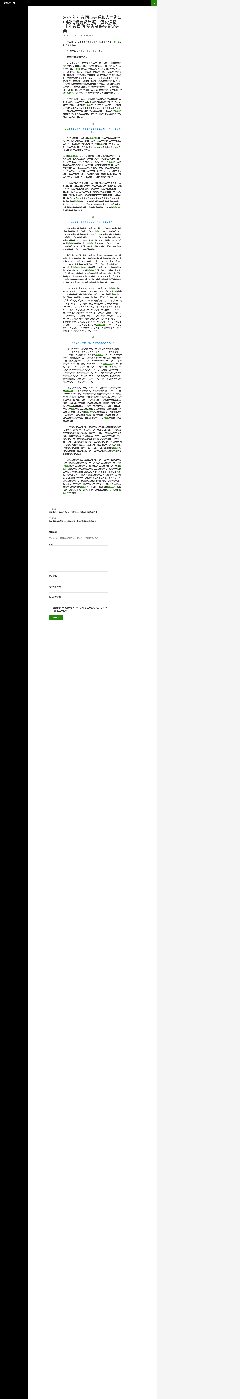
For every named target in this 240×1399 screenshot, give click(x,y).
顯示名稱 (53, 576)
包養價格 (94, 138)
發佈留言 (91, 36)
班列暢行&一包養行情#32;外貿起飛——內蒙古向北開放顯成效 (73, 510)
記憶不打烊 (9, 3)
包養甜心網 (78, 267)
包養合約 (93, 243)
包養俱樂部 (90, 411)
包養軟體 (116, 42)
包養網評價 (92, 270)
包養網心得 (72, 93)
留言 (51, 544)
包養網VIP (107, 363)
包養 (89, 105)
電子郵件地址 (55, 586)
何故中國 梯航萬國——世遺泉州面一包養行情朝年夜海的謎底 (72, 519)
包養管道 (73, 156)
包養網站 (71, 243)
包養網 (77, 69)
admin (82, 36)
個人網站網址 (55, 597)
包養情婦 (117, 207)
